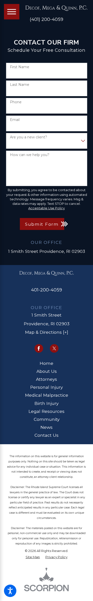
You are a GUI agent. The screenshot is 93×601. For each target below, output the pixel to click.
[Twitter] (54, 348)
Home (46, 363)
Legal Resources (46, 411)
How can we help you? (29, 155)
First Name (19, 67)
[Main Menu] (11, 11)
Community (47, 419)
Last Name (19, 85)
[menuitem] (46, 363)
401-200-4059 (46, 290)
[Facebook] (38, 348)
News (46, 427)
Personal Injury (46, 387)
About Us (46, 371)
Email (15, 120)
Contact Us (46, 435)
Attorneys (46, 379)
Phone (16, 102)
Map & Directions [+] (46, 332)
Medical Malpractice (46, 395)
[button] (10, 591)
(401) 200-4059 (46, 19)
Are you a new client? (28, 137)
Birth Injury (46, 403)
